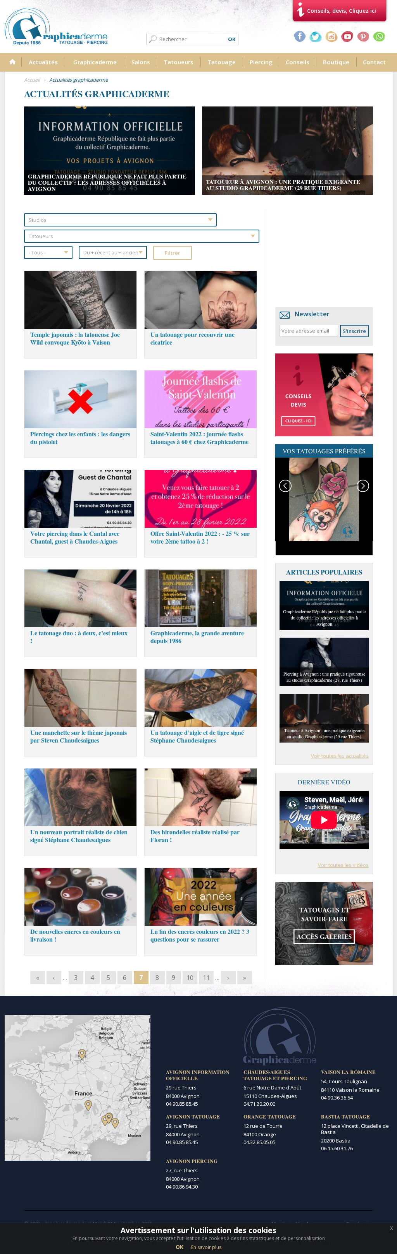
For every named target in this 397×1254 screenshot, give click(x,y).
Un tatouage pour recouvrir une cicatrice (192, 338)
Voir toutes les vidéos (343, 864)
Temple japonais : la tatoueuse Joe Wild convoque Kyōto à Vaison (75, 338)
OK (179, 1247)
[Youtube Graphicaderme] (347, 36)
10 (189, 977)
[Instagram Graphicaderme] (331, 36)
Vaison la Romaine (348, 1072)
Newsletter (312, 314)
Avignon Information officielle (198, 1075)
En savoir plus (206, 1247)
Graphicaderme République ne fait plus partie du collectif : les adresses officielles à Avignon (107, 182)
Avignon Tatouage (193, 1116)
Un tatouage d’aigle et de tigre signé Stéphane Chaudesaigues (197, 736)
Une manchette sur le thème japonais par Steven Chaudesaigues (78, 736)
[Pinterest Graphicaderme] (363, 36)
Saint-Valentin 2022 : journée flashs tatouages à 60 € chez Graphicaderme (199, 437)
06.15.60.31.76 (337, 1148)
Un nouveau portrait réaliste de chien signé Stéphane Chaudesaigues (79, 835)
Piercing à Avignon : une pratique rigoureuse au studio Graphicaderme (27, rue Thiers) (324, 677)
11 (206, 977)
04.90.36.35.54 (337, 1097)
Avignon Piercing (191, 1161)
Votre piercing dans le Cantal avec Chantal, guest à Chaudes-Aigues (74, 537)
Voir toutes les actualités (340, 755)
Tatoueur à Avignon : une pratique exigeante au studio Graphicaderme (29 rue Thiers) (283, 184)
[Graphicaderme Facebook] (300, 36)
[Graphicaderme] (56, 26)
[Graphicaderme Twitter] (316, 36)
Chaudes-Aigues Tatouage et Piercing (275, 1075)
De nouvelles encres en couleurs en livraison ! (75, 935)
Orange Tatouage (269, 1116)
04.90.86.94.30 (182, 1186)
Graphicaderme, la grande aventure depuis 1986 (197, 636)
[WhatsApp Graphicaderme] (379, 36)
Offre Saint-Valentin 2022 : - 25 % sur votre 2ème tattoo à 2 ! (200, 537)
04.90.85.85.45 (182, 1103)
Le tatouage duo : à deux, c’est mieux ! (79, 636)
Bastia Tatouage (345, 1116)
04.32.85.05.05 (259, 1142)
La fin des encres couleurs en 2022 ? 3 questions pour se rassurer (199, 935)
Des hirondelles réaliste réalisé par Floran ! (195, 835)
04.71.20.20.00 (259, 1103)
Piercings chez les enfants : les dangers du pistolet (80, 437)
